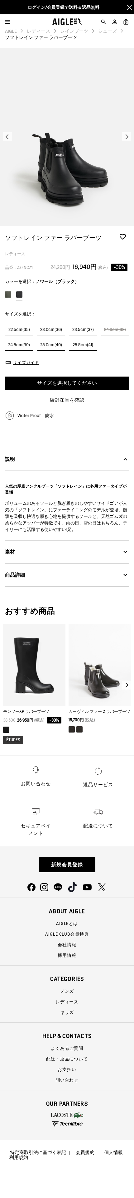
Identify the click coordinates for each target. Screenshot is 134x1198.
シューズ (107, 31)
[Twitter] (102, 887)
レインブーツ (74, 31)
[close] (129, 7)
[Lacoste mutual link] (67, 1115)
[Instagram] (44, 887)
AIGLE (11, 31)
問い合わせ (67, 1080)
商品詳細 (15, 575)
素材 (10, 552)
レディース (38, 31)
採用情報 (67, 955)
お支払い (67, 1069)
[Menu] (7, 21)
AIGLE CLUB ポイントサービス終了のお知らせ (63, 11)
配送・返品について (67, 1058)
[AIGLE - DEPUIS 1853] (67, 21)
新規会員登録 (67, 865)
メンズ (67, 991)
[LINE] (58, 887)
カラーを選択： (42, 281)
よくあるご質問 (67, 1048)
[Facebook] (31, 887)
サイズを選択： (20, 313)
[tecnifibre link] (67, 1124)
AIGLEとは (67, 923)
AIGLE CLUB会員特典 (67, 934)
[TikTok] (73, 887)
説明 (10, 459)
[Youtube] (87, 887)
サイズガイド (26, 362)
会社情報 (67, 944)
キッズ (67, 1012)
